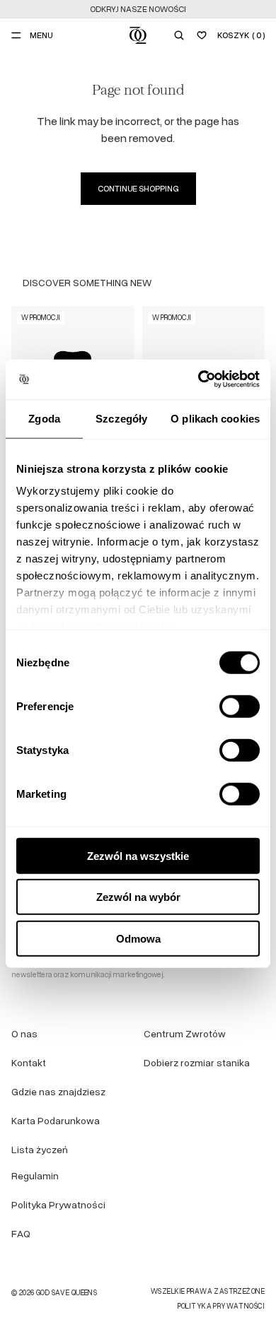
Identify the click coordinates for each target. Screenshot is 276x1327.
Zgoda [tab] (44, 418)
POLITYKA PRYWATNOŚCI (221, 1306)
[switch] (239, 706)
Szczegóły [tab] (121, 418)
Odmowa (138, 938)
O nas (24, 1033)
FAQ (20, 1233)
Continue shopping (138, 188)
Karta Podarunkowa (55, 1120)
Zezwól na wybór (138, 897)
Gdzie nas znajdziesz (58, 1091)
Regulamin (35, 1175)
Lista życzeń (39, 1149)
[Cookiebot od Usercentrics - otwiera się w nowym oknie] (198, 379)
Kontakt (28, 1062)
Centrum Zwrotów (185, 1033)
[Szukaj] (179, 35)
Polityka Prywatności (58, 1204)
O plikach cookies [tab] (215, 418)
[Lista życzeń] (202, 35)
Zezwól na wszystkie (138, 855)
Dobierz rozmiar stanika (197, 1062)
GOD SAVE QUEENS (66, 1292)
